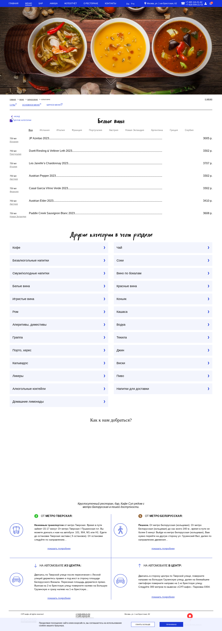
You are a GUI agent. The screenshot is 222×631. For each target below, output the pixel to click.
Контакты (110, 3)
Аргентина (157, 130)
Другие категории (22, 120)
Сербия (189, 130)
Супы (12, 105)
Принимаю (171, 624)
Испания (45, 130)
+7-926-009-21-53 (83, 614)
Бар (41, 3)
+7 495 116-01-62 (83, 616)
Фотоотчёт (70, 3)
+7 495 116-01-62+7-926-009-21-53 (194, 3)
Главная (13, 3)
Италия (61, 130)
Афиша (54, 3)
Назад (17, 116)
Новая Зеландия (134, 130)
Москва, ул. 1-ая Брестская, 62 (162, 3)
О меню (208, 99)
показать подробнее (59, 548)
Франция (77, 130)
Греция (174, 130)
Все (31, 130)
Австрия (113, 130)
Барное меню (32, 99)
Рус (127, 4)
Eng (132, 4)
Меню (28, 3)
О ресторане (91, 3)
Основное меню (31, 105)
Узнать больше (142, 624)
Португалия (95, 130)
